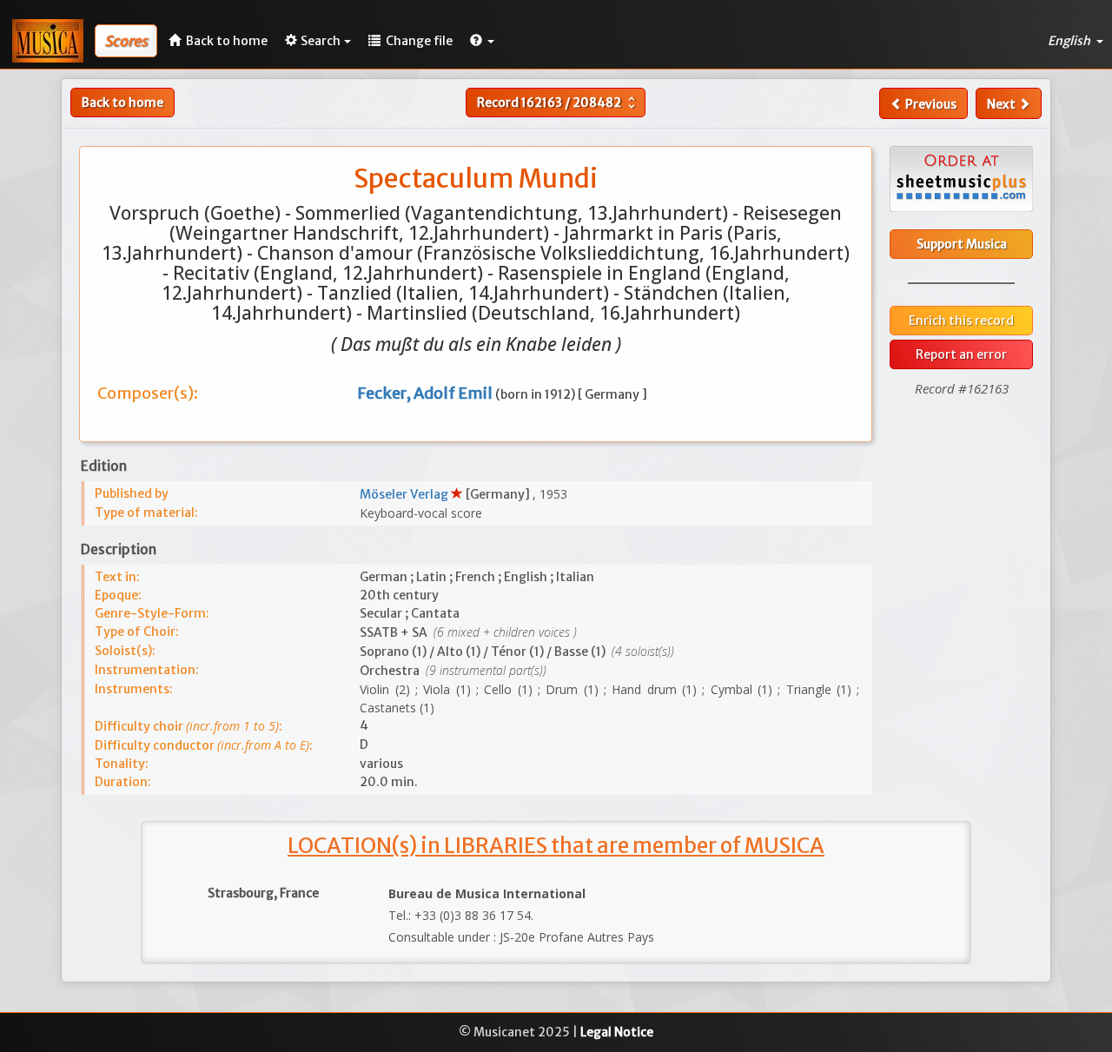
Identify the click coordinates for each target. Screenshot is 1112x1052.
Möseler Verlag (405, 494)
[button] (482, 41)
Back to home (122, 102)
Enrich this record (961, 320)
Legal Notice (616, 1032)
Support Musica (962, 244)
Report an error (961, 354)
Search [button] (321, 41)
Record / (558, 102)
